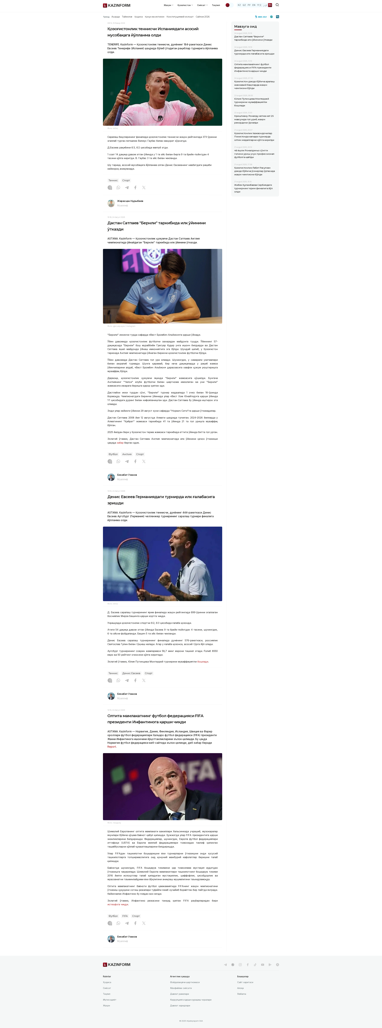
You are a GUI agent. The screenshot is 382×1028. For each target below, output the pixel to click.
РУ (249, 5)
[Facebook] (135, 187)
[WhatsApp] (118, 187)
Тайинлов (127, 16)
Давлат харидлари (180, 1005)
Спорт (126, 180)
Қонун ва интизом (154, 16)
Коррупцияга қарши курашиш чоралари (190, 999)
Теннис (113, 180)
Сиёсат (107, 988)
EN (253, 5)
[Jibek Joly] (261, 16)
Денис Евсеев (131, 673)
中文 (259, 5)
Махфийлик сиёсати (181, 988)
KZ (239, 5)
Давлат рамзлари (179, 993)
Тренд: (106, 17)
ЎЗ (270, 5)
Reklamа (241, 993)
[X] (143, 187)
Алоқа (240, 988)
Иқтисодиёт (109, 999)
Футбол (113, 454)
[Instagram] (109, 187)
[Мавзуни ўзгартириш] (229, 5)
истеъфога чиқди (117, 904)
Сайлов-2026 (203, 16)
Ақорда (115, 16)
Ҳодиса (138, 16)
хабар (120, 442)
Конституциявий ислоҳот (180, 16)
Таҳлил (216, 5)
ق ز (265, 5)
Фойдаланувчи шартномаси (185, 982)
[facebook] (247, 964)
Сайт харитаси (245, 982)
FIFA (125, 916)
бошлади (202, 661)
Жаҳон (106, 1005)
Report (111, 746)
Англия (127, 454)
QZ (244, 5)
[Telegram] (126, 187)
